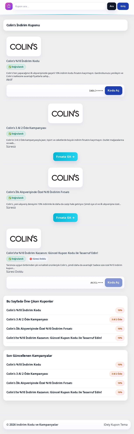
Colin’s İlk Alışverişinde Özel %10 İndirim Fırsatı (37, 192)
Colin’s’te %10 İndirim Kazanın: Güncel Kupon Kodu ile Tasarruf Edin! (52, 253)
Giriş (123, 6)
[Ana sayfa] (9, 6)
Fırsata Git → (65, 157)
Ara (112, 6)
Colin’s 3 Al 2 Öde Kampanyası (26, 128)
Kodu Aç (113, 90)
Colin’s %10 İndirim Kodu (22, 61)
